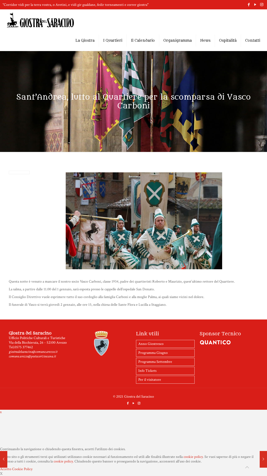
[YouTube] (255, 4)
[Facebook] (248, 4)
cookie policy (193, 456)
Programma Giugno (153, 352)
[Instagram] (261, 4)
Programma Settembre (155, 361)
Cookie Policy (22, 469)
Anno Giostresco (151, 343)
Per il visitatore (149, 379)
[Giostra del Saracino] (40, 19)
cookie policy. (64, 461)
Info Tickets (147, 370)
